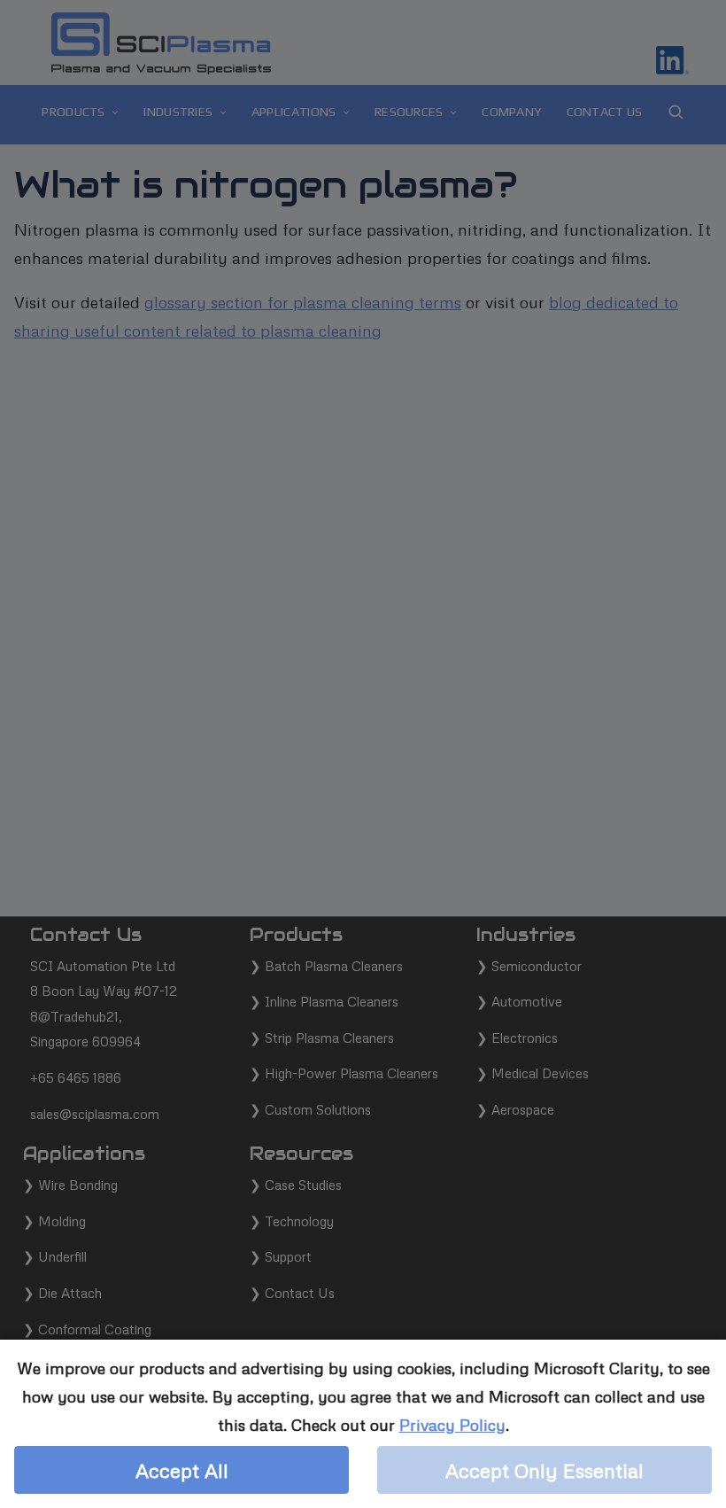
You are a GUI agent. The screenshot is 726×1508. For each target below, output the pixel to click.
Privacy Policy (452, 1424)
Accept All (181, 1469)
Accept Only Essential (544, 1469)
